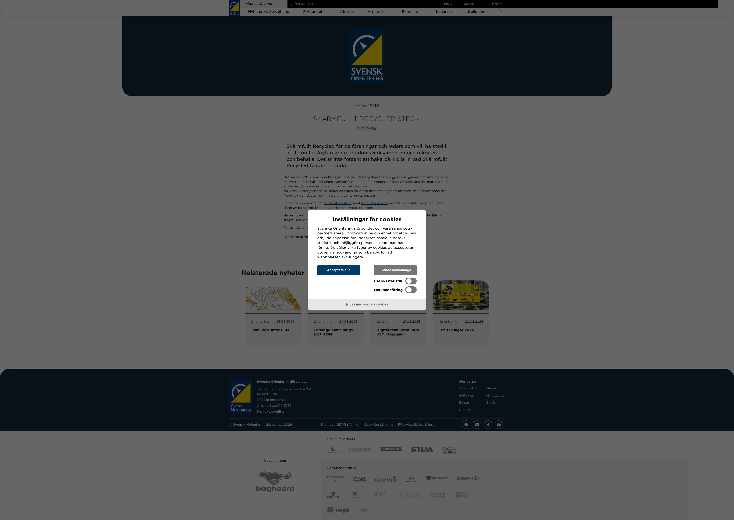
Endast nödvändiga (395, 270)
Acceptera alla (338, 270)
